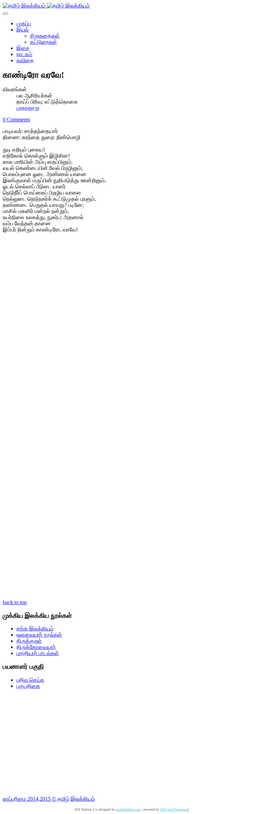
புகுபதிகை (28, 686)
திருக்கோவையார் (36, 647)
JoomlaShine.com (128, 809)
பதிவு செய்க (30, 680)
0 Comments (16, 119)
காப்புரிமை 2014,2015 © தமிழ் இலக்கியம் (49, 799)
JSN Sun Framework (174, 809)
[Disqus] (131, 329)
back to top (15, 602)
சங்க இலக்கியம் (34, 628)
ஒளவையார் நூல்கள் (39, 635)
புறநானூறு (27, 108)
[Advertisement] (131, 742)
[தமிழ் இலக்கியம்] (46, 6)
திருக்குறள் (29, 641)
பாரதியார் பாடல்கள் (37, 653)
